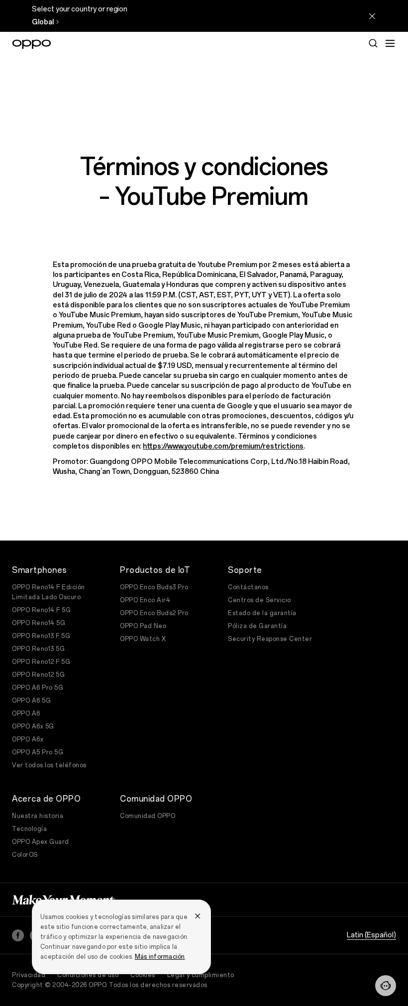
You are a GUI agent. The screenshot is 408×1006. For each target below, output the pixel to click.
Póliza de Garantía (257, 626)
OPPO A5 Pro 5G (37, 752)
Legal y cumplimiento (200, 975)
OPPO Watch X (143, 639)
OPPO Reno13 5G (38, 648)
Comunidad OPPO (147, 816)
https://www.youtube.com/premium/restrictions (223, 446)
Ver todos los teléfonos (49, 765)
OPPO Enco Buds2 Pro (154, 613)
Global (43, 22)
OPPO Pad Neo (143, 626)
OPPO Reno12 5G (38, 674)
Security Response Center (270, 639)
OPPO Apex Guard (40, 841)
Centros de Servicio (259, 600)
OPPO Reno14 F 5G (41, 610)
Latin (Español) (371, 935)
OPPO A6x (27, 739)
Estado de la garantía (262, 613)
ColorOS (25, 854)
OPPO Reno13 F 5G (41, 636)
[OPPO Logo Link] (31, 44)
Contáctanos (248, 587)
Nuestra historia (37, 816)
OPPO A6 (26, 713)
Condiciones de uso (87, 975)
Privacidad (28, 975)
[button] (385, 985)
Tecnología (29, 828)
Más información (160, 956)
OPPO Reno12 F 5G (41, 661)
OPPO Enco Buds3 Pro (154, 587)
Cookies (142, 975)
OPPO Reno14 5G (38, 623)
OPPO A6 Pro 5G (37, 687)
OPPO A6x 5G (33, 726)
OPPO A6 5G (31, 700)
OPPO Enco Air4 (145, 600)
